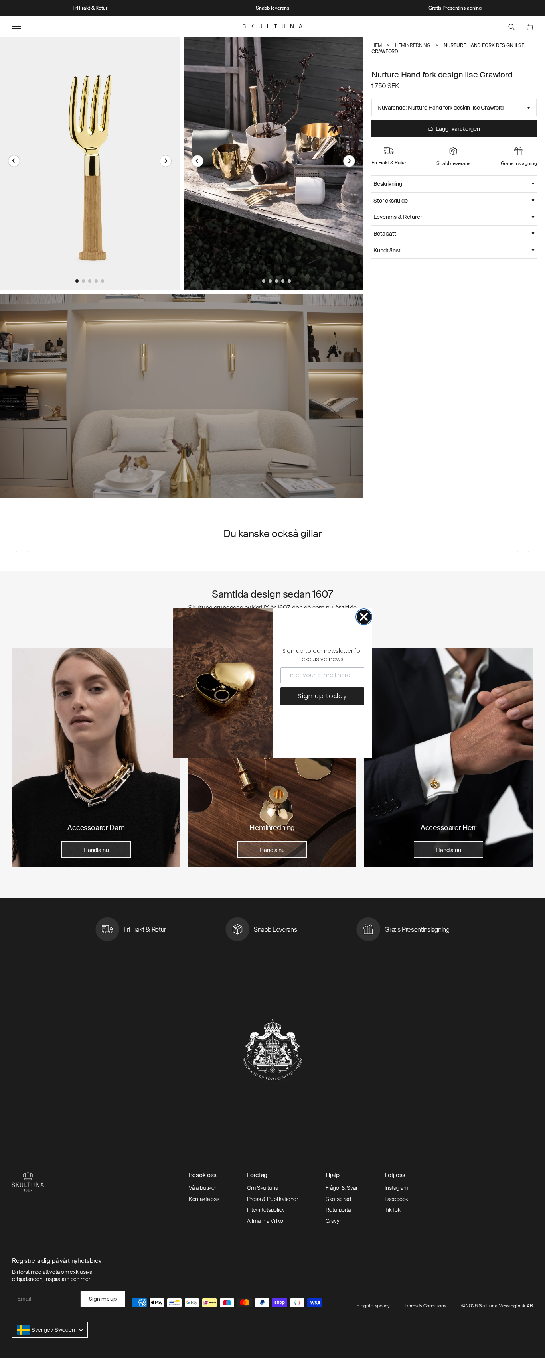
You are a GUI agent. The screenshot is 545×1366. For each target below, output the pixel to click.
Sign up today (322, 696)
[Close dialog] (363, 616)
